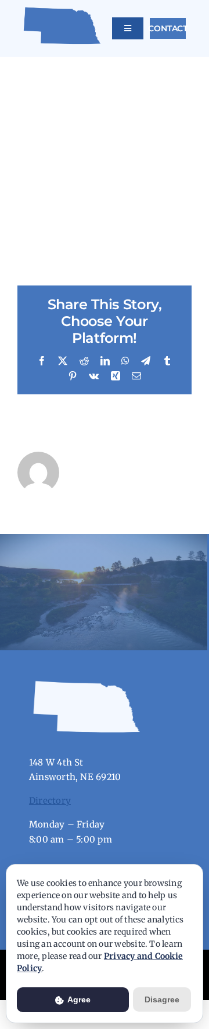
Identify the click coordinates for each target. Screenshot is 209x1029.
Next (172, 66)
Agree (78, 999)
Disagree (162, 999)
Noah (40, 241)
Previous (132, 66)
